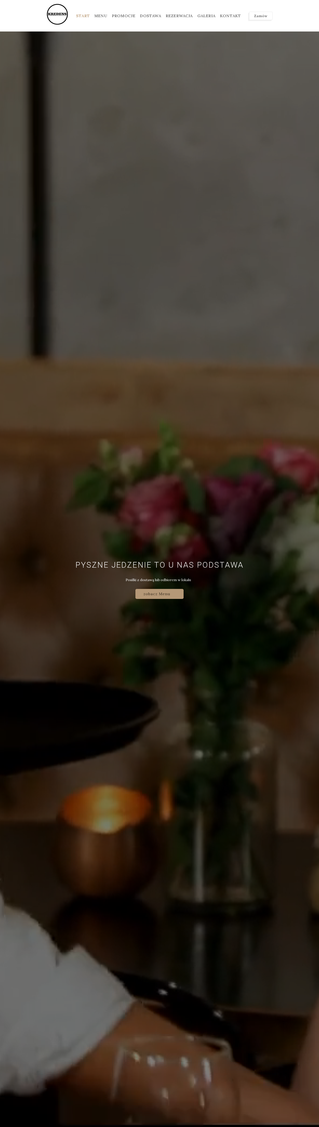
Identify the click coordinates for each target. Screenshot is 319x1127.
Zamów (261, 16)
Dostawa (150, 15)
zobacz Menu (157, 593)
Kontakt (230, 15)
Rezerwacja (179, 15)
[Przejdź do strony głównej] (57, 14)
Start (83, 15)
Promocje (124, 15)
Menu (100, 15)
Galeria (206, 15)
